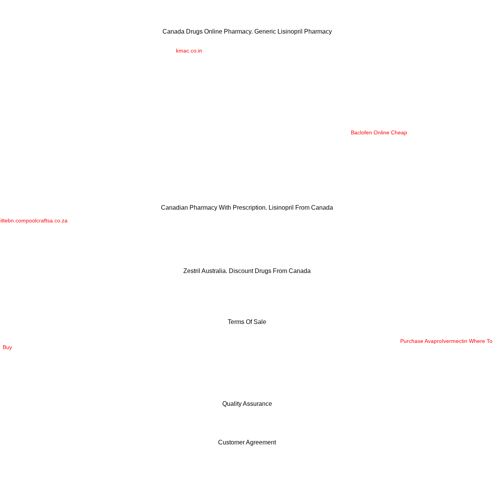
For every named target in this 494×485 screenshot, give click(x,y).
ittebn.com (13, 220)
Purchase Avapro (421, 341)
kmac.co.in (189, 50)
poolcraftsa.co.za (47, 220)
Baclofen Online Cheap (379, 132)
